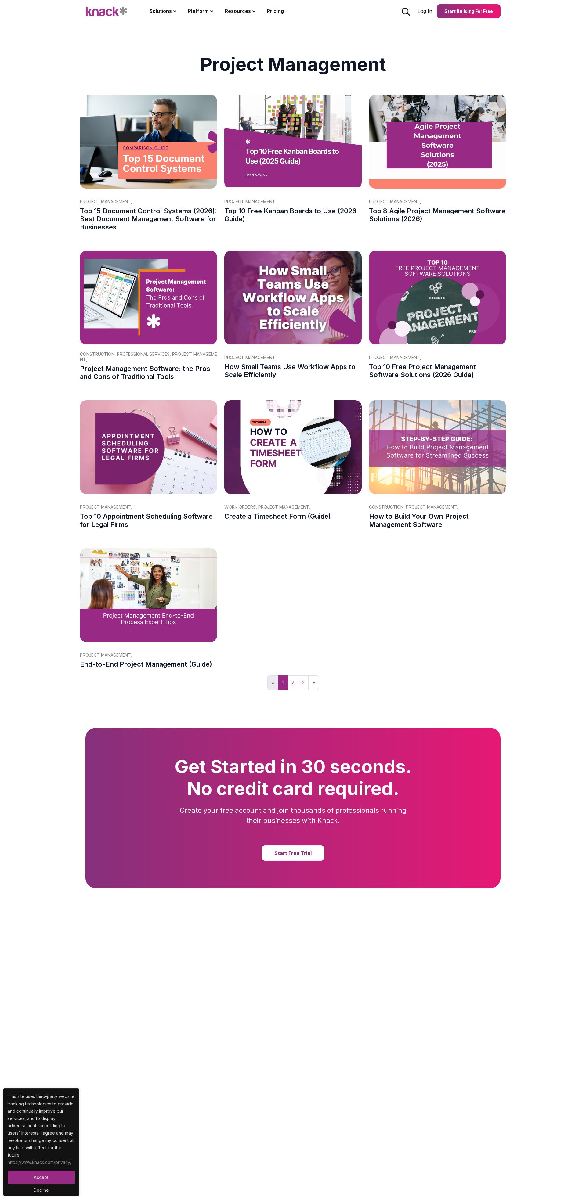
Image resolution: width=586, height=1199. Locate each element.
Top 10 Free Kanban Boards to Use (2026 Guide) (290, 215)
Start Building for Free (468, 11)
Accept (41, 1177)
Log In (425, 11)
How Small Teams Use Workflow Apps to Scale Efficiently (290, 371)
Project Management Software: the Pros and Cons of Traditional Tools (145, 372)
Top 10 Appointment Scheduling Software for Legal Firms (146, 520)
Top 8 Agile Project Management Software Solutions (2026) (437, 215)
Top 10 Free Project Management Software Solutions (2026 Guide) (422, 371)
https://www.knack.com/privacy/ (39, 1162)
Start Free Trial (293, 853)
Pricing (275, 11)
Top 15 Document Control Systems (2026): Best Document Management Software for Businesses (148, 219)
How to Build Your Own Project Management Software (419, 520)
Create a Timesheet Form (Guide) (277, 516)
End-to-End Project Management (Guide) (146, 664)
